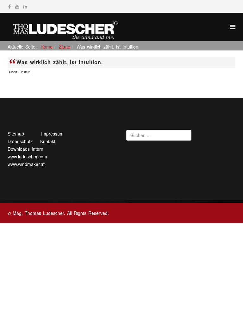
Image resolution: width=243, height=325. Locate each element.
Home (46, 46)
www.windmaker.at (26, 164)
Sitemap (16, 133)
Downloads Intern (25, 149)
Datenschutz (20, 141)
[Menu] (232, 26)
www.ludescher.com (27, 156)
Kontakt (47, 141)
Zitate (64, 46)
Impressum (52, 133)
